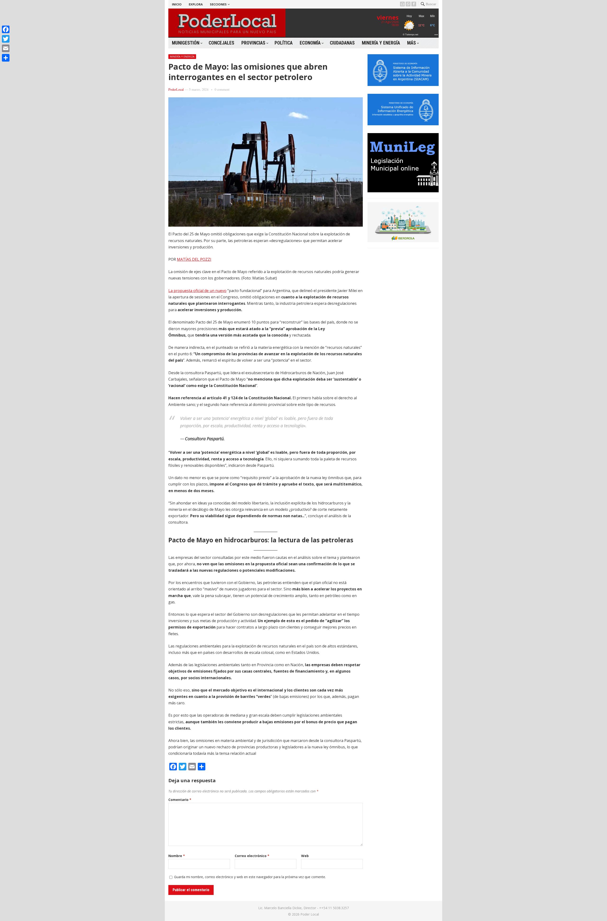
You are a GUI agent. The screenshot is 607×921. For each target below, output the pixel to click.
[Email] (5, 48)
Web (305, 856)
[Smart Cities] (403, 240)
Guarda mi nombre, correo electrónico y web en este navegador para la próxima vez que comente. (250, 877)
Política (284, 43)
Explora (196, 4)
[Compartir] (5, 58)
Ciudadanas (342, 43)
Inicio (177, 4)
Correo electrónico (252, 856)
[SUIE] (403, 123)
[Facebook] (5, 29)
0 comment (222, 89)
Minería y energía (381, 43)
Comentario (179, 799)
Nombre (176, 856)
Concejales (221, 43)
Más (411, 43)
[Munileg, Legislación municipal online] (403, 190)
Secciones (218, 4)
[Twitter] (5, 39)
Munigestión (185, 43)
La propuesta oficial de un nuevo (197, 290)
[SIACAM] (403, 84)
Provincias (253, 43)
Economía (310, 43)
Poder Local (309, 914)
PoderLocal (176, 89)
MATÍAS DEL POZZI (194, 259)
